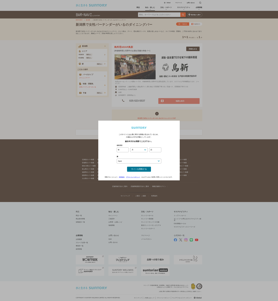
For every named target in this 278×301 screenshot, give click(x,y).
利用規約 (122, 177)
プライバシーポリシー (133, 177)
